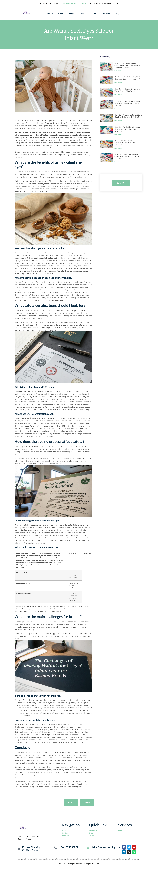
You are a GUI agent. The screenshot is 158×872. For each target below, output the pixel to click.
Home (49, 13)
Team (94, 13)
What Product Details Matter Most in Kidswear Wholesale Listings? (127, 103)
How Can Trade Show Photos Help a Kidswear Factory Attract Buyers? (127, 129)
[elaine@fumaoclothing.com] (88, 847)
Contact (106, 13)
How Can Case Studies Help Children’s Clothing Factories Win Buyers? (127, 156)
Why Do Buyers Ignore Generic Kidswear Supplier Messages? (127, 78)
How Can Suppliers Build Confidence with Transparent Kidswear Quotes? (127, 65)
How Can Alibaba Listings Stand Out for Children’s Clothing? (128, 116)
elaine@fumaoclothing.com (105, 847)
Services (83, 13)
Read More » (118, 71)
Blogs (71, 13)
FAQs (117, 13)
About (60, 13)
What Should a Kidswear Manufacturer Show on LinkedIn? (125, 143)
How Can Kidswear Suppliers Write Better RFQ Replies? (127, 90)
